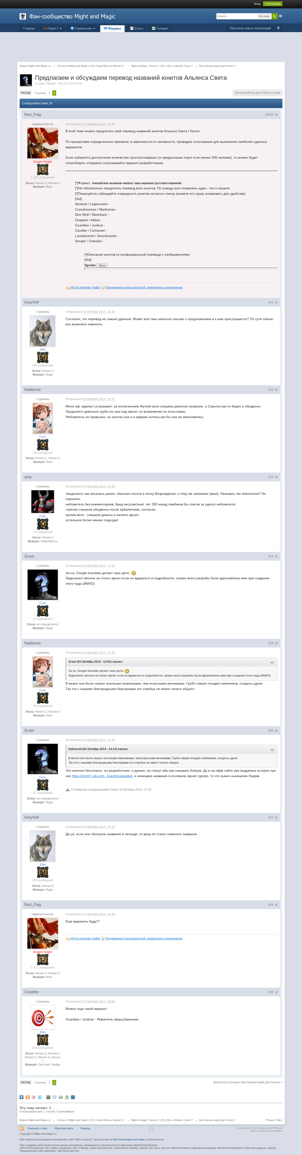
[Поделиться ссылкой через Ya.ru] (34, 1097)
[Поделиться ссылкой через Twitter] (40, 1097)
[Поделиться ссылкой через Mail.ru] (48, 1097)
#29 (271, 992)
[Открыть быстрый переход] (278, 28)
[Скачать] (67, 1097)
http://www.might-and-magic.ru (130, 1139)
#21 (271, 302)
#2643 (269, 114)
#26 (271, 730)
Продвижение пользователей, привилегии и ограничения (144, 287)
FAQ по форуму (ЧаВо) (84, 287)
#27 (271, 817)
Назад (25, 92)
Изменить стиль (37, 1128)
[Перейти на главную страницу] (67, 16)
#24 (271, 556)
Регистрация (272, 3)
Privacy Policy (274, 1120)
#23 (271, 477)
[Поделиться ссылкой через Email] (54, 1097)
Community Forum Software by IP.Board (259, 1128)
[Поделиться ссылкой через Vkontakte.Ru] (21, 1097)
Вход (257, 3)
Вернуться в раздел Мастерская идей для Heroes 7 (248, 1082)
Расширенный (280, 16)
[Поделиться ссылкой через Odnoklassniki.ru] (27, 1097)
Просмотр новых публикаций (250, 28)
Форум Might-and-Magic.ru (35, 1120)
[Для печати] (61, 1097)
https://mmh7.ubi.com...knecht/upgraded (102, 776)
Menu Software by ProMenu (266, 1131)
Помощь (85, 1128)
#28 (271, 904)
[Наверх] (151, 1129)
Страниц (40, 93)
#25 (271, 643)
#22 (271, 389)
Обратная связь (63, 1128)
